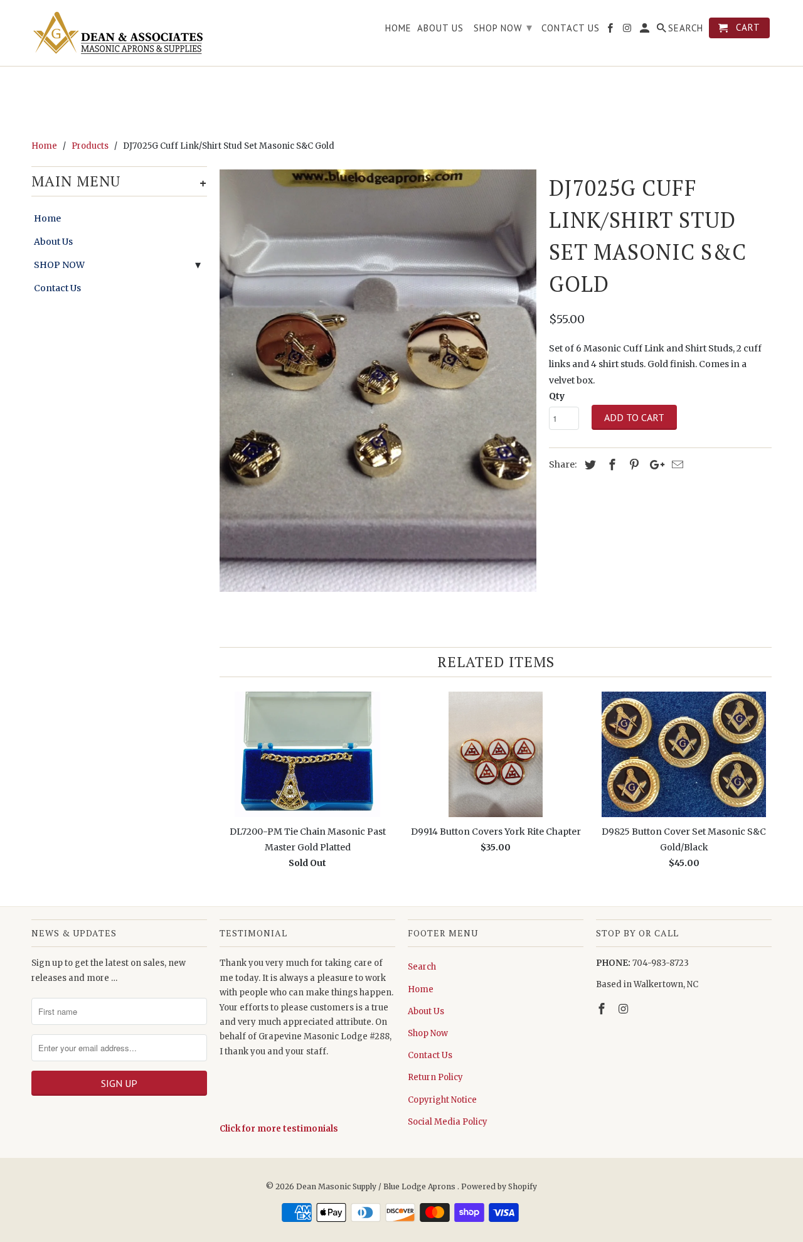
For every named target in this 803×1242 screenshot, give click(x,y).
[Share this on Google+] (654, 465)
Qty (557, 396)
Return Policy (435, 1077)
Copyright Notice (442, 1100)
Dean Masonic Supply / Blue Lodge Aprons (376, 1186)
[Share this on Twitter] (588, 465)
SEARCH (685, 28)
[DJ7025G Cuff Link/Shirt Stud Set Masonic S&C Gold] (378, 380)
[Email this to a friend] (676, 465)
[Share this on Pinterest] (632, 465)
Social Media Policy (447, 1121)
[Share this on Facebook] (610, 465)
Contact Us (57, 288)
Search (422, 966)
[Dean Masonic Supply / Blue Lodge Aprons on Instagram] (625, 1009)
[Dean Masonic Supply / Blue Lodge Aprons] (119, 32)
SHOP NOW (59, 264)
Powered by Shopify (499, 1186)
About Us (53, 241)
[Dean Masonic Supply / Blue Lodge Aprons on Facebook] (603, 1009)
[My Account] (645, 30)
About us (440, 28)
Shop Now (428, 1033)
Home (47, 218)
